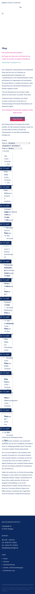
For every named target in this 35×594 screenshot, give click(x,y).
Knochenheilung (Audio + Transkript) (9, 326)
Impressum (6, 561)
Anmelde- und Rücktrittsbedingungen (13, 567)
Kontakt (5, 558)
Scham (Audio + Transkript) (7, 177)
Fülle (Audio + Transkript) (7, 158)
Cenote (13, 589)
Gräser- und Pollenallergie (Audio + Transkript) (8, 347)
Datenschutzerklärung (9, 564)
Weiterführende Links (9, 570)
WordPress (4, 591)
